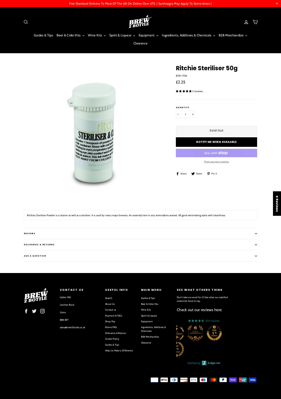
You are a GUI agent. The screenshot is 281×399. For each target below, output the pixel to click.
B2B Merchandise (231, 35)
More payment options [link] (216, 161)
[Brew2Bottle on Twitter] (34, 311)
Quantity (182, 107)
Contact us (110, 309)
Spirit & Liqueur (120, 35)
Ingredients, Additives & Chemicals (187, 35)
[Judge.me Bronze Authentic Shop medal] (195, 333)
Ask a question (35, 256)
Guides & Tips (43, 35)
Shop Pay (110, 321)
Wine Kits (95, 35)
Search (108, 298)
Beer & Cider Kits (69, 35)
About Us (110, 304)
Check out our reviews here (199, 309)
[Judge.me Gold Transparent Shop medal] (176, 333)
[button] (184, 91)
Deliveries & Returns (115, 333)
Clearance (140, 43)
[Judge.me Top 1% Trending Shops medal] (176, 349)
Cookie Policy (112, 338)
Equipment (147, 35)
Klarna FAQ (111, 327)
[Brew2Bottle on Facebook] (26, 311)
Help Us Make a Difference (119, 350)
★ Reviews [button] (277, 203)
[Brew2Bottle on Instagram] (42, 311)
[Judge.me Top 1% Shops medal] (214, 333)
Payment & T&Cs (113, 315)
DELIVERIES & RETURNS (39, 244)
